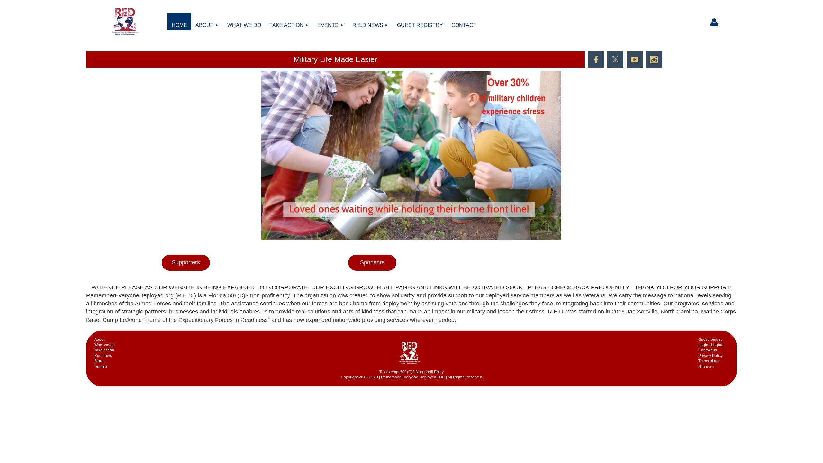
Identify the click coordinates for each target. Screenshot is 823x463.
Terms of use (709, 361)
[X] (615, 59)
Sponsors (372, 262)
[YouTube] (635, 59)
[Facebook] (596, 59)
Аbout (99, 339)
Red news (103, 355)
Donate (100, 366)
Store (99, 361)
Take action (104, 350)
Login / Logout (710, 345)
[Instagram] (654, 59)
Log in (714, 22)
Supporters (186, 262)
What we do (104, 345)
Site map (706, 366)
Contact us (707, 350)
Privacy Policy (710, 355)
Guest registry (710, 339)
